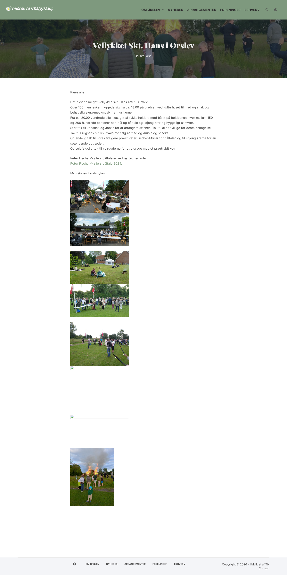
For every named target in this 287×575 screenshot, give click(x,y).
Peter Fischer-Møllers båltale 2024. (96, 163)
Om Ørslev (150, 10)
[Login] (275, 9)
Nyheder (175, 10)
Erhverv (252, 10)
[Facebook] (74, 564)
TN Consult (264, 566)
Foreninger (230, 10)
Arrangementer (201, 10)
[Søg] (267, 9)
